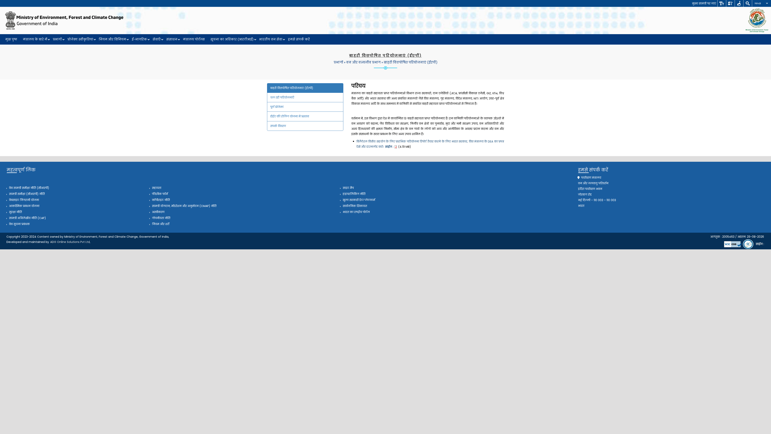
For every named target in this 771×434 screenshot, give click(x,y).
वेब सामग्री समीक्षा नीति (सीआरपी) (28, 188)
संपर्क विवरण (278, 126)
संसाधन (171, 39)
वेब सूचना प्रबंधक (19, 224)
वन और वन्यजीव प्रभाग (363, 62)
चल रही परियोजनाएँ (282, 97)
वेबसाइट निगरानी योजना (23, 200)
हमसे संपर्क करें (299, 39)
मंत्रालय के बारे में (35, 39)
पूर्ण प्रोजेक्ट (277, 107)
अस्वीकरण (157, 212)
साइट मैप (348, 188)
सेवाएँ (157, 39)
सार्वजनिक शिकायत (354, 206)
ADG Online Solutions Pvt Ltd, (70, 242)
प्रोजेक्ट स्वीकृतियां (80, 39)
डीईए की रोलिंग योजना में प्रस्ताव (289, 116)
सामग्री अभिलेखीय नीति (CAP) (27, 218)
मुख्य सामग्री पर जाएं (704, 3)
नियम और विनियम (112, 39)
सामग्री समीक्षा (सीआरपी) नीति (26, 194)
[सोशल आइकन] (730, 3)
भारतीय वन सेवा (270, 39)
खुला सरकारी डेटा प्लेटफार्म (358, 200)
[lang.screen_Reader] (739, 3)
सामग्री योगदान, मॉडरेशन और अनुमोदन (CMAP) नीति (183, 206)
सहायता (156, 188)
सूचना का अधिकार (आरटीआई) (232, 39)
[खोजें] (747, 3)
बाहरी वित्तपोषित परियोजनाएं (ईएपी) (411, 62)
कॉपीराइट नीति (160, 200)
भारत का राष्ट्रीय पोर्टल (356, 212)
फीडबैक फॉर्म (159, 194)
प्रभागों (57, 39)
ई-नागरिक (139, 39)
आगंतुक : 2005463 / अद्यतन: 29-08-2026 (737, 237)
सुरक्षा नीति (15, 212)
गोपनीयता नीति (160, 218)
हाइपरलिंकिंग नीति (353, 194)
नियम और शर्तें (160, 224)
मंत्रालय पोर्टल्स (194, 39)
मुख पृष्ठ (11, 39)
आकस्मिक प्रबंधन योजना (23, 206)
